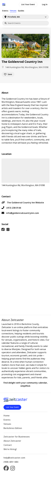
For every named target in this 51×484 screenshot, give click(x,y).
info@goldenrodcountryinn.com (22, 213)
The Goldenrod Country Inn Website (25, 202)
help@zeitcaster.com (14, 457)
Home (7, 415)
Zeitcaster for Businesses (17, 436)
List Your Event (28, 4)
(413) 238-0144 (13, 207)
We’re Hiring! (10, 449)
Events (5, 10)
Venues (13, 10)
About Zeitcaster (12, 440)
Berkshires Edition (13, 428)
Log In (44, 4)
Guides (21, 10)
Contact (8, 445)
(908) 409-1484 (11, 461)
